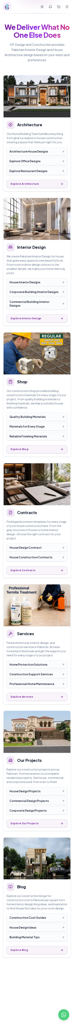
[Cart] (59, 7)
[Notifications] (50, 7)
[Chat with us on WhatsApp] (63, 1014)
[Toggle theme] (42, 7)
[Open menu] (67, 7)
